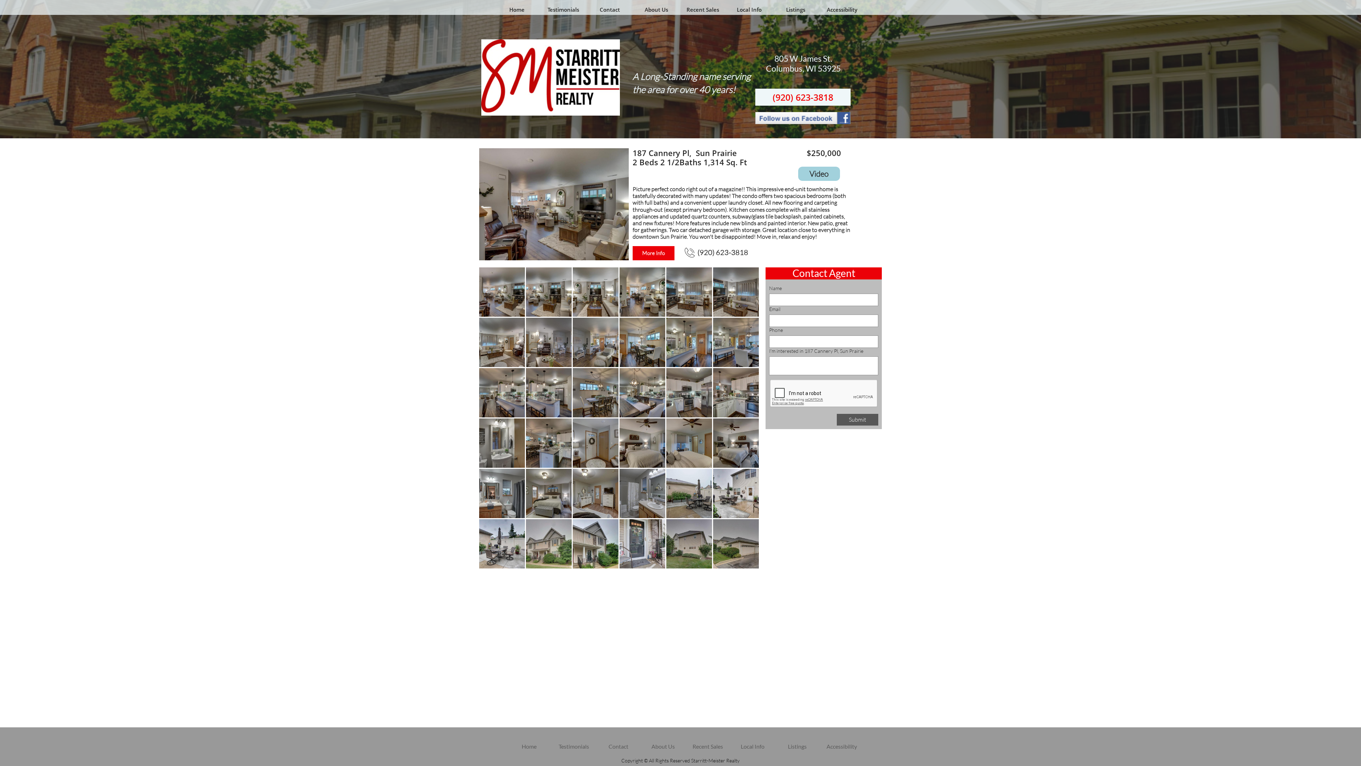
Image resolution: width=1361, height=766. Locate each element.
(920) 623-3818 (803, 97)
